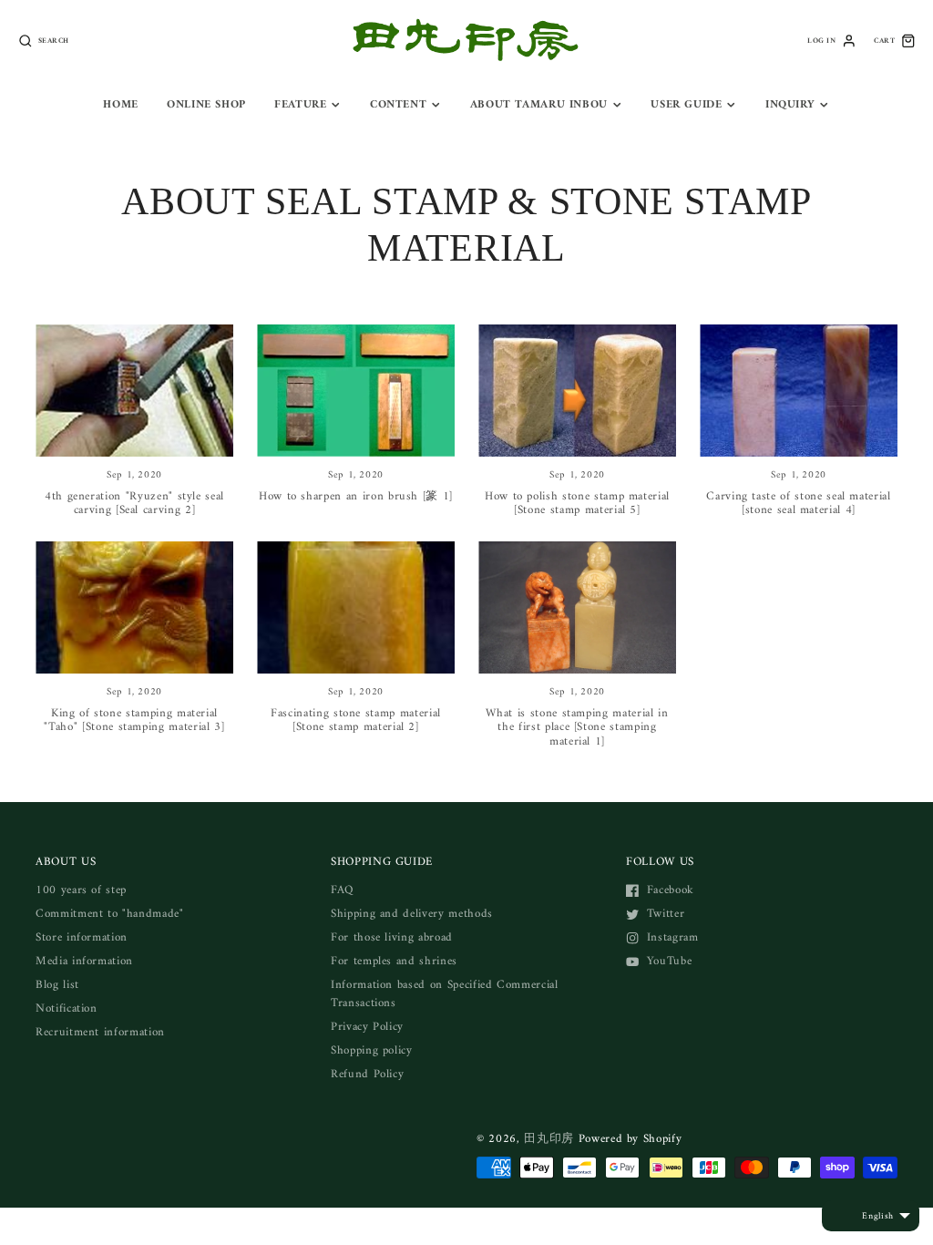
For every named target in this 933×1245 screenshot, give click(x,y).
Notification (66, 1008)
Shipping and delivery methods (412, 913)
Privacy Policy (367, 1026)
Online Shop (206, 105)
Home (120, 105)
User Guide (686, 105)
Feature (300, 105)
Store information (82, 937)
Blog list (57, 984)
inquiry (790, 105)
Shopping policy (372, 1050)
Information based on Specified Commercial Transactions (445, 993)
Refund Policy (367, 1074)
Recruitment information (100, 1032)
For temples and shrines (394, 961)
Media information (84, 961)
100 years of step (81, 890)
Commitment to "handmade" (110, 913)
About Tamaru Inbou (539, 105)
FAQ (342, 890)
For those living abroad (392, 937)
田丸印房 (549, 1138)
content (398, 105)
